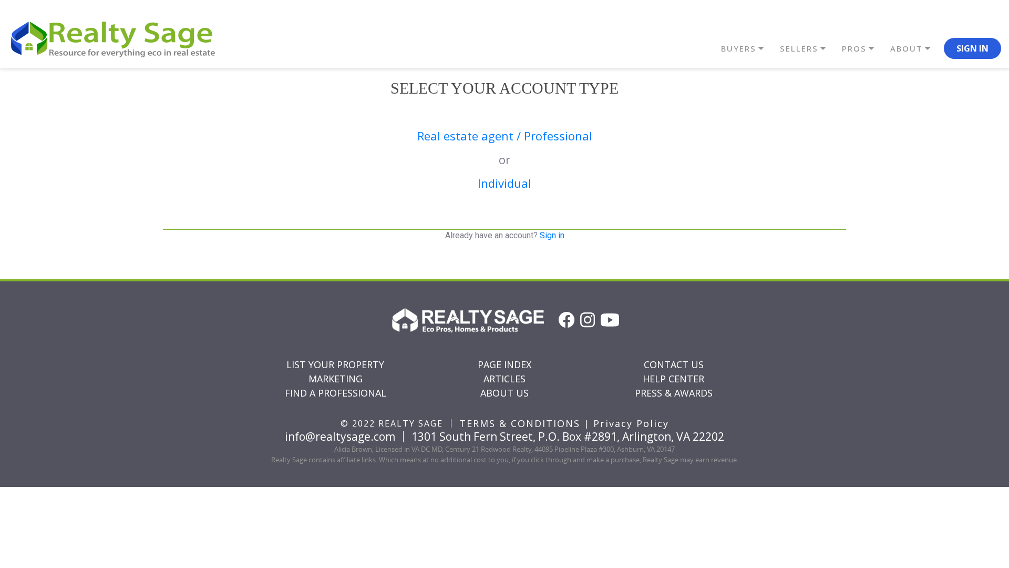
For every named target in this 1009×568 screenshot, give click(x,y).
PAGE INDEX (504, 364)
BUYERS (738, 48)
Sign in (552, 235)
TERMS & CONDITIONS (519, 423)
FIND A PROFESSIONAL (335, 393)
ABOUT (906, 48)
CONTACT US (674, 364)
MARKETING (335, 378)
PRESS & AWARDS (674, 393)
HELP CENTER (673, 378)
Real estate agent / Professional (504, 136)
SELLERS (799, 48)
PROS (854, 48)
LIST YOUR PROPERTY (335, 364)
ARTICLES (504, 378)
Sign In (972, 48)
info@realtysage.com (340, 436)
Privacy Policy (631, 423)
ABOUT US (504, 393)
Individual (504, 183)
